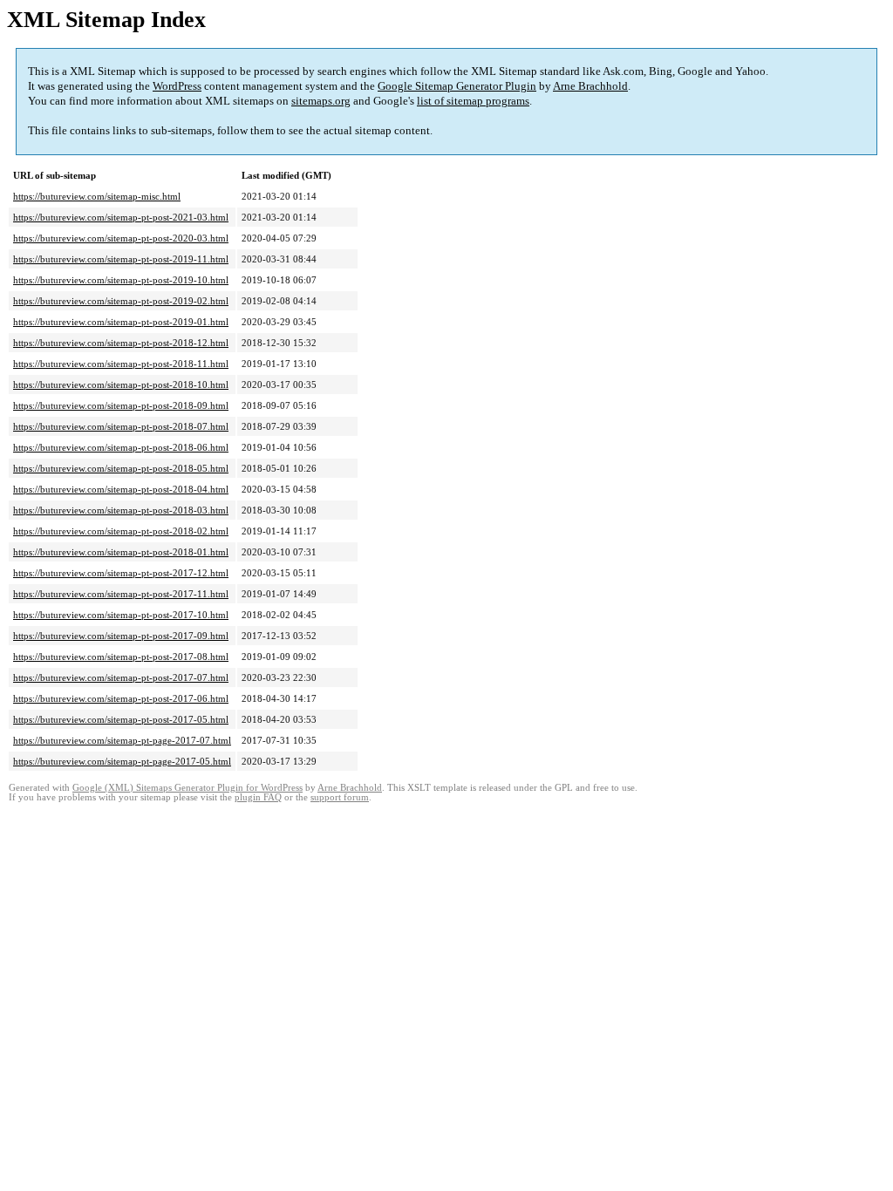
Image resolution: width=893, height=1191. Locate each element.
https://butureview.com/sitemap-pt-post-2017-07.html (120, 677)
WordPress (177, 85)
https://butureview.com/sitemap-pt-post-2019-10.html (120, 280)
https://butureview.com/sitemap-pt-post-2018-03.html (120, 510)
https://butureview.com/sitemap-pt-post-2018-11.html (120, 363)
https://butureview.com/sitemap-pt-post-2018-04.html (120, 489)
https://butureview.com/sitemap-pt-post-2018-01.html (120, 552)
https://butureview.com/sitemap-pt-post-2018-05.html (120, 468)
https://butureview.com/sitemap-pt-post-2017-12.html (120, 573)
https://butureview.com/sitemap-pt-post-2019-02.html (120, 301)
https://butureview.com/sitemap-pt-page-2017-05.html (122, 761)
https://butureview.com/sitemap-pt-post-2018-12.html (120, 342)
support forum (339, 797)
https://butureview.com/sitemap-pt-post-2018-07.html (120, 426)
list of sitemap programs (473, 100)
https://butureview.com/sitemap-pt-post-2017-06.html (120, 698)
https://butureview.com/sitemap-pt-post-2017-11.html (120, 594)
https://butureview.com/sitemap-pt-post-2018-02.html (120, 531)
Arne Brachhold (590, 85)
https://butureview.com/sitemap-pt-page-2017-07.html (122, 740)
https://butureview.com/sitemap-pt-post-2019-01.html (120, 321)
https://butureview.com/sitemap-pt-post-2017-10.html (120, 614)
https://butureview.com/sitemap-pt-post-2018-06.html (120, 447)
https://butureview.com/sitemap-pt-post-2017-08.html (120, 656)
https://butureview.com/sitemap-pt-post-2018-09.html (120, 405)
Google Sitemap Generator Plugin (457, 85)
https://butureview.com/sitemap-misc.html (97, 196)
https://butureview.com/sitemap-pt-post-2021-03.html (120, 217)
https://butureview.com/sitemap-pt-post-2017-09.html (120, 635)
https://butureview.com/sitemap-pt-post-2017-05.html (120, 719)
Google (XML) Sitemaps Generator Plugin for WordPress (187, 788)
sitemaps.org (321, 100)
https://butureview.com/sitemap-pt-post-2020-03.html (120, 238)
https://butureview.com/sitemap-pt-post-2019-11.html (120, 259)
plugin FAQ (258, 797)
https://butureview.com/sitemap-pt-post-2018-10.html (120, 384)
